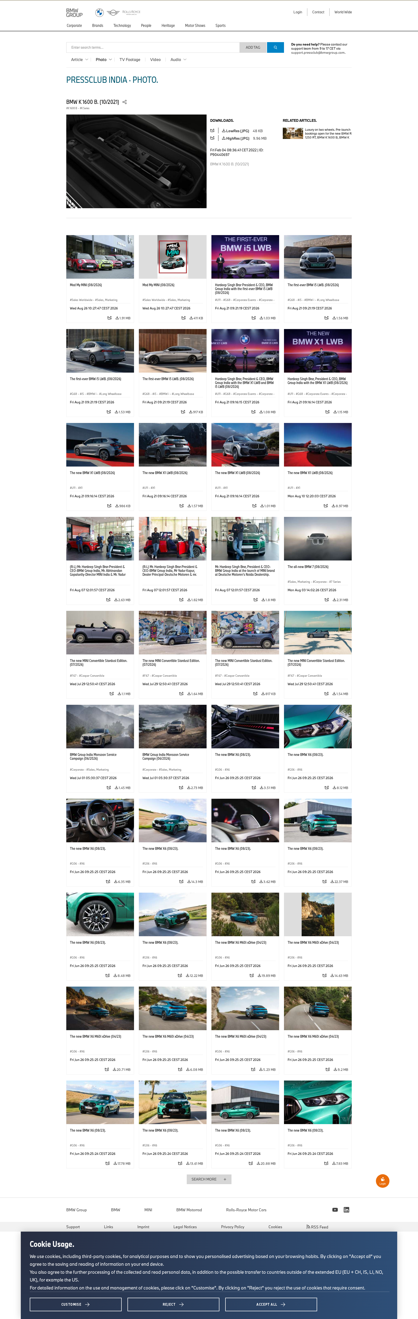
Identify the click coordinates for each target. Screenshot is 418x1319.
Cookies (275, 1226)
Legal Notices (185, 1226)
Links (108, 1226)
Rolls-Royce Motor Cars (246, 1209)
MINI (148, 1209)
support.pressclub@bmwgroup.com (318, 52)
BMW (115, 1209)
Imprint (143, 1226)
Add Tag (253, 47)
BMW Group (76, 1209)
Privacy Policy (232, 1226)
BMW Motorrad (189, 1209)
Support (73, 1226)
